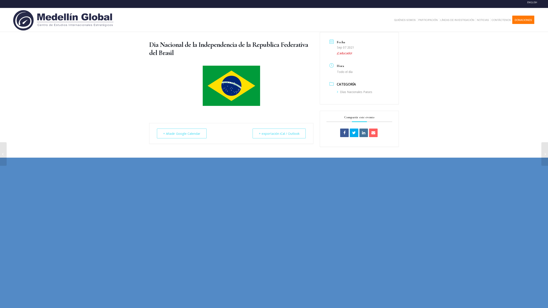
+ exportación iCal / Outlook (279, 133)
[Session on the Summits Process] (544, 154)
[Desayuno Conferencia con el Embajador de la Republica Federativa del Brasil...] (3, 154)
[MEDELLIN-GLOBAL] (63, 20)
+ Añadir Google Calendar (181, 133)
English (532, 2)
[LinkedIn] (363, 133)
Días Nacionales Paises (356, 92)
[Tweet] (354, 133)
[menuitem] (406, 20)
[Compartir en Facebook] (344, 133)
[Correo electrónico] (373, 133)
